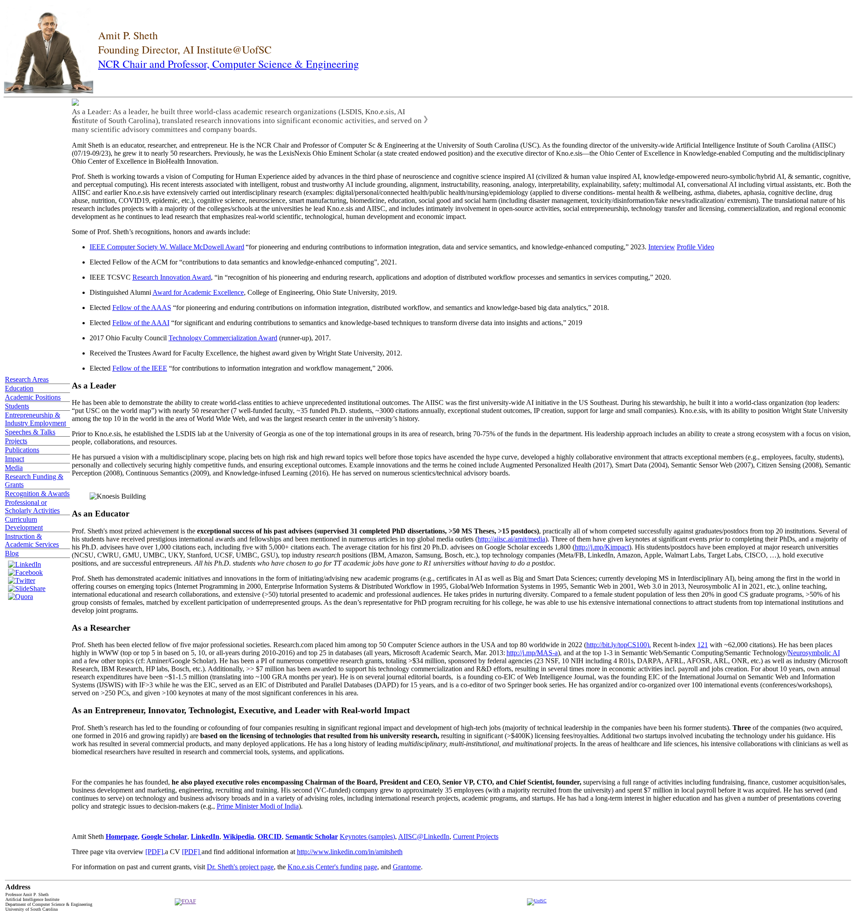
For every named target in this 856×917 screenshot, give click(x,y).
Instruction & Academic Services (32, 540)
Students (17, 406)
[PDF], (155, 851)
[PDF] (192, 851)
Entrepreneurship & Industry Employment (35, 419)
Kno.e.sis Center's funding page (332, 867)
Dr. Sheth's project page (240, 867)
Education (19, 388)
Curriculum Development (24, 523)
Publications (22, 450)
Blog (12, 553)
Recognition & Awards (37, 493)
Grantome (407, 867)
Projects (16, 441)
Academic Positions (33, 397)
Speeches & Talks (30, 432)
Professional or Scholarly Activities (32, 506)
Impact (14, 459)
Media (14, 467)
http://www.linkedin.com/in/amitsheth (350, 851)
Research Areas (27, 379)
